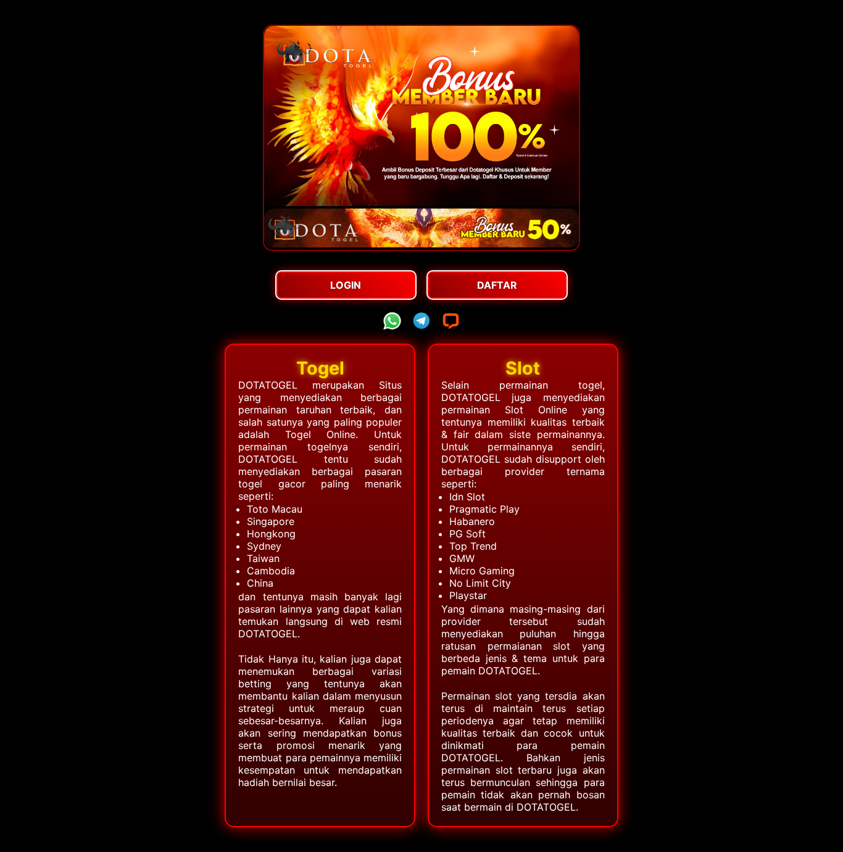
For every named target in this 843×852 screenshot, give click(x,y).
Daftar (497, 285)
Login (345, 285)
